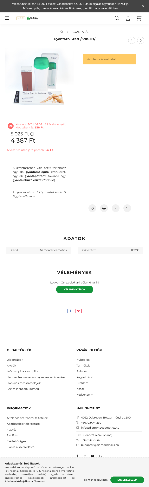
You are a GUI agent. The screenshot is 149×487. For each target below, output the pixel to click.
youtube (93, 456)
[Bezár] (143, 6)
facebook (77, 456)
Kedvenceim (84, 394)
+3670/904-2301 (91, 422)
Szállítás (12, 435)
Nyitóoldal (83, 359)
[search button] (117, 18)
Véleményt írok (74, 289)
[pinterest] (78, 311)
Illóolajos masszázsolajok (24, 383)
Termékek (83, 365)
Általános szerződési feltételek (27, 418)
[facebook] (70, 311)
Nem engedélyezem (96, 479)
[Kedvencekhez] (92, 208)
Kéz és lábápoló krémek (23, 389)
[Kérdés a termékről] (127, 208)
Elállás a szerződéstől (21, 447)
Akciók (11, 365)
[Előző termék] (131, 40)
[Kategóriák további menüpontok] (7, 18)
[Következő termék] (140, 40)
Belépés (81, 371)
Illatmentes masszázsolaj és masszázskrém (36, 377)
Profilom (82, 383)
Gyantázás (81, 32)
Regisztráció (84, 377)
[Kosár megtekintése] (139, 18)
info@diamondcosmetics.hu (100, 427)
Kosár (80, 389)
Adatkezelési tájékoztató (23, 423)
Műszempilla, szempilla (22, 371)
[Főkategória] (61, 32)
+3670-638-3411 (91, 440)
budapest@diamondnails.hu (100, 445)
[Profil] (128, 18)
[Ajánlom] (116, 208)
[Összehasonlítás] (104, 208)
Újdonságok (15, 359)
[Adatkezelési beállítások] (100, 456)
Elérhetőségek (16, 441)
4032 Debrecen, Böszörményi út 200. (106, 417)
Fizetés (11, 429)
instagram (85, 456)
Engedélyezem (127, 479)
